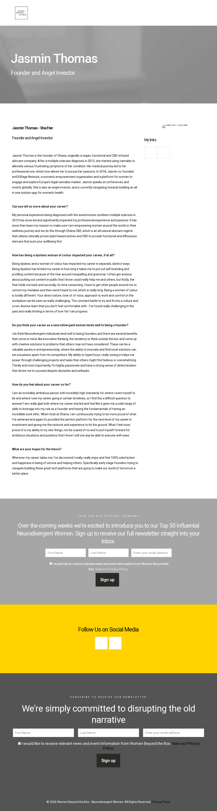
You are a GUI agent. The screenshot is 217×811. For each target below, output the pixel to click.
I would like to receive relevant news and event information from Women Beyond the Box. (110, 566)
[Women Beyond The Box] (21, 12)
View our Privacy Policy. (111, 569)
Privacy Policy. (161, 802)
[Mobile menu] (199, 12)
